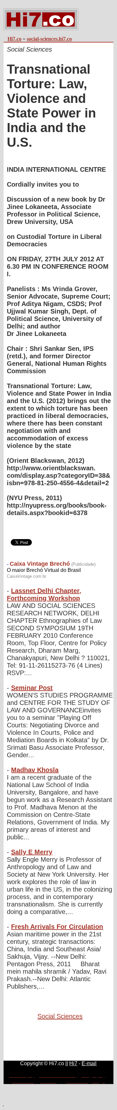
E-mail (89, 1063)
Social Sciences (60, 1016)
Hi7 (73, 1063)
